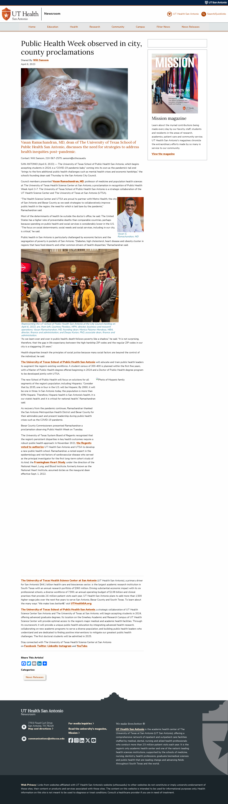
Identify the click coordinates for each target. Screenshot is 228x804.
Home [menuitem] (31, 27)
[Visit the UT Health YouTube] (93, 741)
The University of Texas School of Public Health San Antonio (58, 362)
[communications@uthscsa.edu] (24, 738)
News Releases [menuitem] (191, 27)
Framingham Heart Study (49, 462)
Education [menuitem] (52, 27)
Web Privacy (28, 784)
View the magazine (163, 154)
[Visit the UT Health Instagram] (76, 741)
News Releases (35, 677)
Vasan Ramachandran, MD (68, 181)
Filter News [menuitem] (163, 27)
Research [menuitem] (94, 27)
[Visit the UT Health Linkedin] (82, 741)
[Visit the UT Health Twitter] (87, 741)
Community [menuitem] (118, 27)
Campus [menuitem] (140, 27)
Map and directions (39, 728)
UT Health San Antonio (130, 729)
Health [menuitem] (74, 27)
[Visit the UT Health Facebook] (70, 741)
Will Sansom (41, 60)
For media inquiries (80, 723)
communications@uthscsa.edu (46, 738)
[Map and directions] (24, 727)
